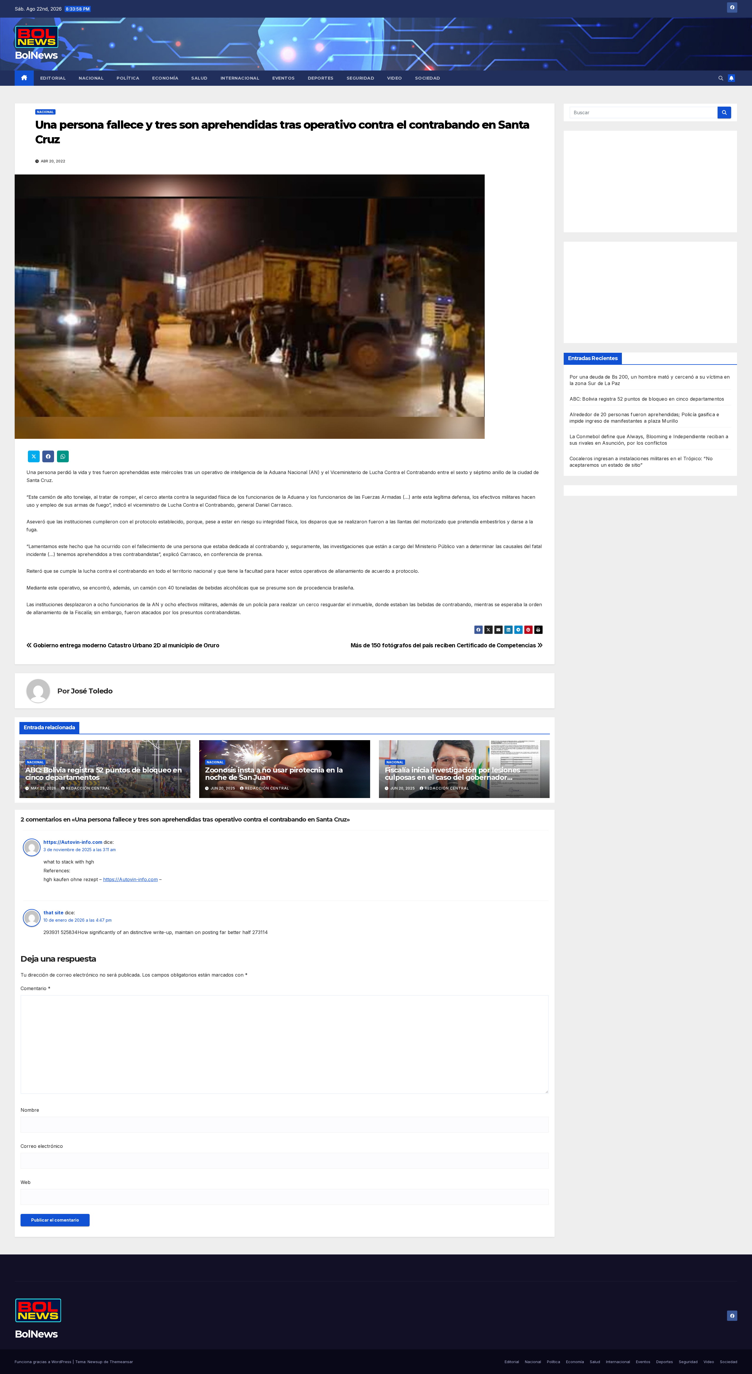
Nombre (30, 1110)
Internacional (240, 78)
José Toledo (92, 691)
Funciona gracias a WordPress (44, 1361)
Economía (165, 78)
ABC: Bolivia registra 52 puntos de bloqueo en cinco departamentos (103, 774)
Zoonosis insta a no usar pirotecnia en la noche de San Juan (274, 774)
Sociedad (427, 78)
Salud (199, 78)
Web (26, 1182)
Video (394, 78)
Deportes (321, 78)
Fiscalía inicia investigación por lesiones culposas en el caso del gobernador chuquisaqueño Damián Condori (452, 777)
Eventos (283, 78)
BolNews (36, 55)
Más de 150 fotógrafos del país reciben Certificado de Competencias (444, 645)
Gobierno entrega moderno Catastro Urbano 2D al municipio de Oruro (125, 645)
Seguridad (361, 78)
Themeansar (121, 1361)
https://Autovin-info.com (72, 842)
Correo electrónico (42, 1146)
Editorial (53, 78)
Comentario (36, 988)
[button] (721, 78)
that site (53, 913)
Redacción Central (88, 788)
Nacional (91, 78)
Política (128, 78)
